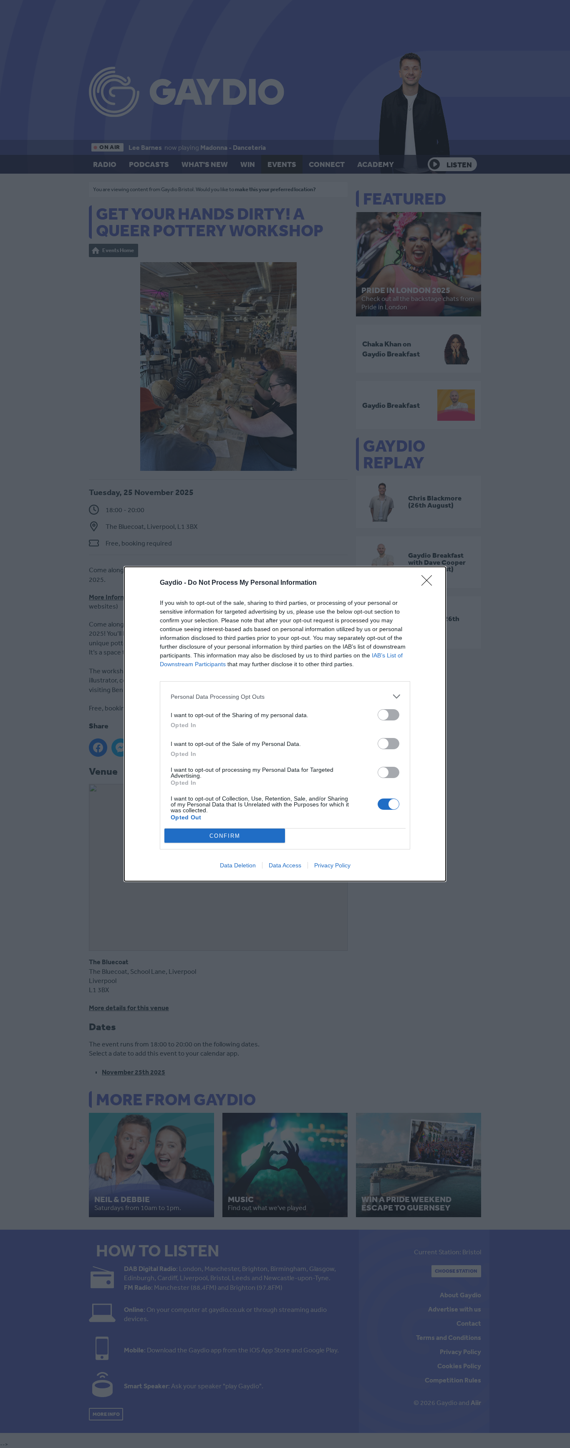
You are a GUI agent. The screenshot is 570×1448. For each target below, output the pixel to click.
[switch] (388, 714)
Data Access (285, 865)
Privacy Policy (332, 865)
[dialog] (285, 724)
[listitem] (285, 696)
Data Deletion (238, 865)
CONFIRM (224, 836)
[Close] (429, 583)
